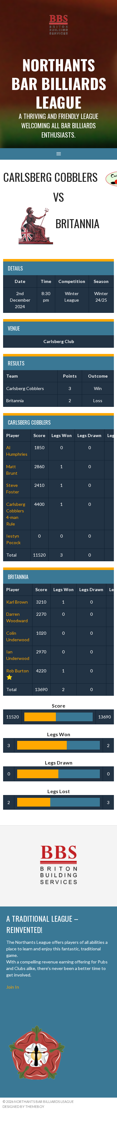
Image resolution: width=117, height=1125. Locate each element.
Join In (12, 987)
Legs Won (61, 435)
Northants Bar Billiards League (58, 83)
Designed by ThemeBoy (23, 1106)
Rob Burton (17, 670)
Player (12, 435)
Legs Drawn (89, 435)
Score (39, 435)
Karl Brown (17, 602)
